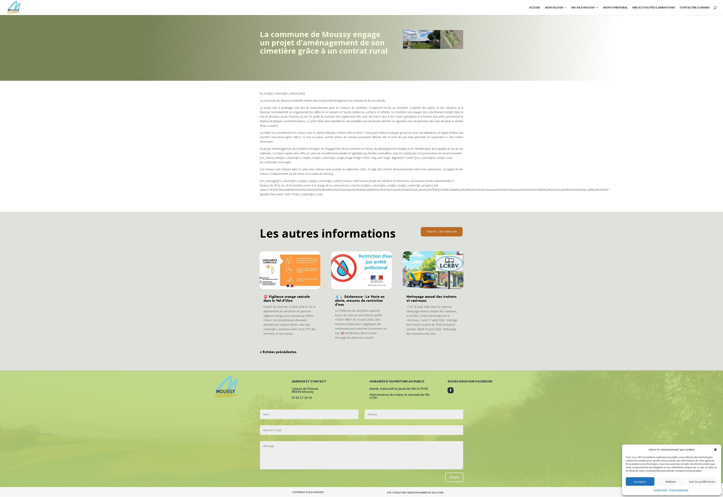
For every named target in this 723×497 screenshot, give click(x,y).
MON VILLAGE (554, 7)
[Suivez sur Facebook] (451, 390)
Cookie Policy (660, 490)
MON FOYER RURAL (615, 7)
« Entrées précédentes (278, 352)
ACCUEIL (534, 7)
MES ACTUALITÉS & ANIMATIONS (653, 7)
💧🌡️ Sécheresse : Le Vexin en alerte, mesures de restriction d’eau (359, 300)
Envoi (454, 477)
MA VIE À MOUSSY (583, 7)
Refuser (671, 481)
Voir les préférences (702, 481)
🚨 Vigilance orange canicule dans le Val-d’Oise (286, 298)
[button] (715, 449)
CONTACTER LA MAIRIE (694, 7)
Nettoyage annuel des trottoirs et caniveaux (431, 298)
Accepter (640, 481)
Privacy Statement (678, 490)
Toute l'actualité (441, 231)
